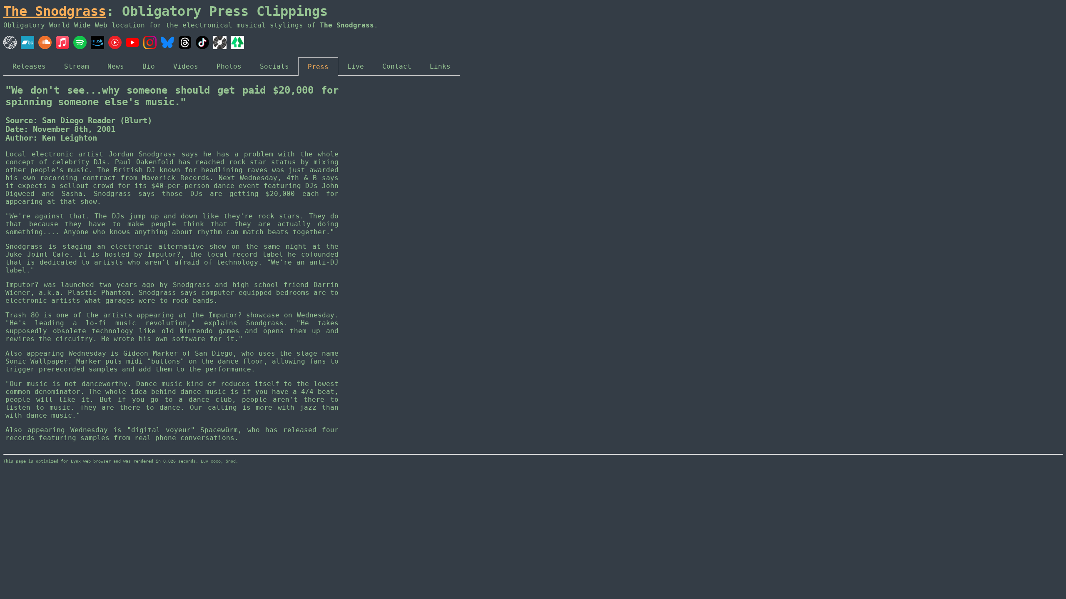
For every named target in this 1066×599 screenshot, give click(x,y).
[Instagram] (150, 47)
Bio (148, 66)
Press (318, 67)
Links (440, 66)
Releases (29, 66)
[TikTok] (202, 47)
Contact (396, 66)
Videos (185, 66)
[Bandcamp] (27, 47)
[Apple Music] (62, 47)
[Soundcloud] (45, 47)
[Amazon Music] (97, 47)
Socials (274, 66)
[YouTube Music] (115, 47)
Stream (76, 66)
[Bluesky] (167, 47)
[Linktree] (237, 47)
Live (355, 66)
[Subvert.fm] (10, 47)
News (115, 66)
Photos (229, 66)
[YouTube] (132, 47)
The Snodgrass (54, 11)
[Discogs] (220, 47)
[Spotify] (80, 47)
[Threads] (185, 47)
